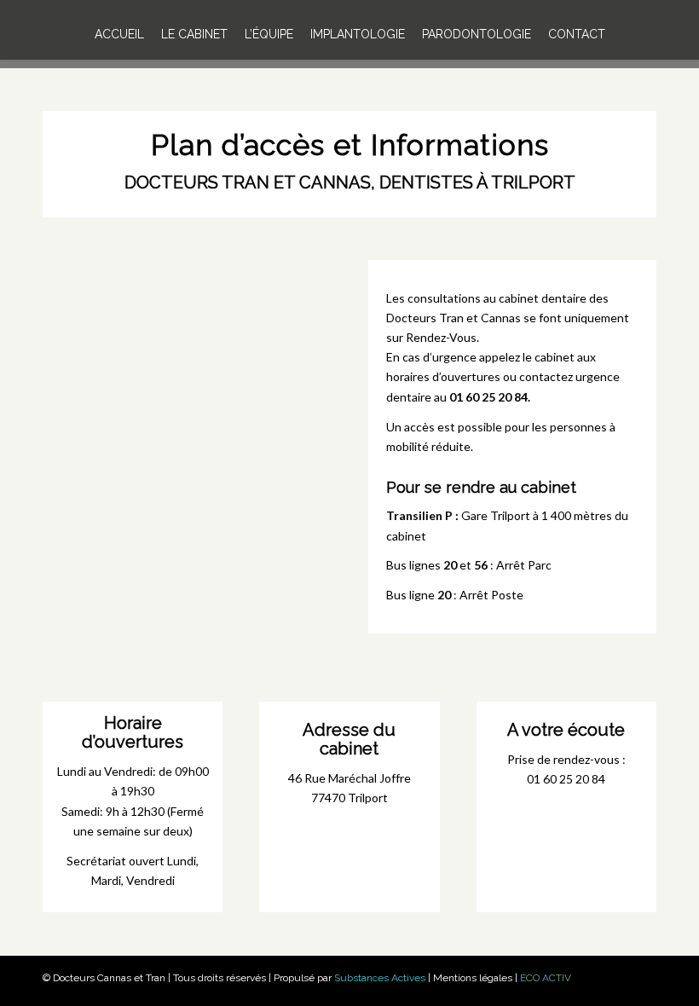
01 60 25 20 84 (488, 397)
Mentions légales (472, 978)
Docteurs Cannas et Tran (109, 978)
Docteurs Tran (425, 317)
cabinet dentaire (542, 298)
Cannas (501, 317)
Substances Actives (379, 978)
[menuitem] (119, 34)
